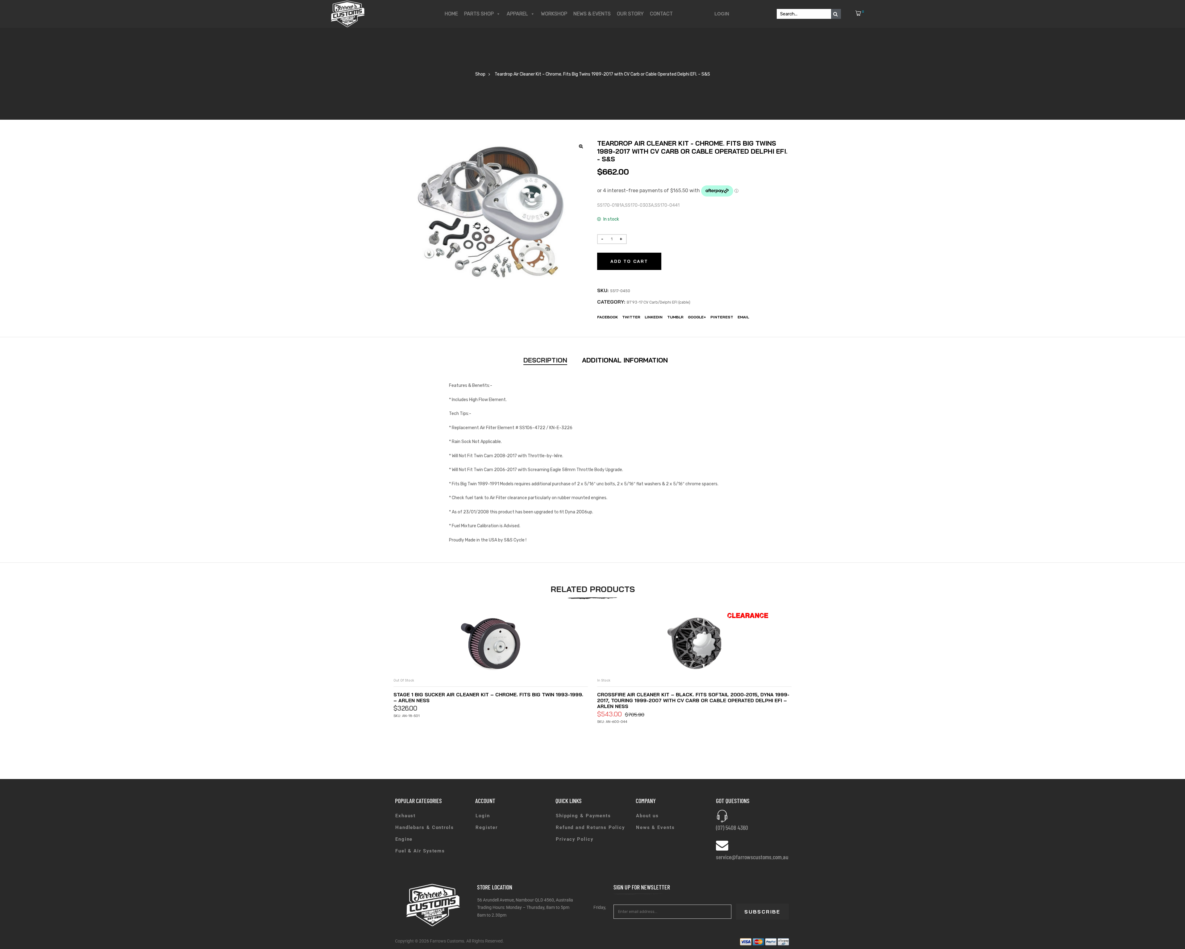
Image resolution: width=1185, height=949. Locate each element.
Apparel (517, 14)
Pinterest (721, 317)
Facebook (607, 317)
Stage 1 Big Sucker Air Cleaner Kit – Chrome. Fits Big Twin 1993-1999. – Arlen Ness (488, 697)
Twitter (631, 317)
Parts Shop (479, 14)
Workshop (554, 14)
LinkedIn (654, 317)
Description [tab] (545, 360)
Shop (480, 74)
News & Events (592, 14)
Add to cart (629, 261)
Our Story (630, 14)
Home (451, 14)
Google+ (697, 317)
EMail (743, 317)
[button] (581, 146)
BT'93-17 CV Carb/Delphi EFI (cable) (658, 302)
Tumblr (675, 317)
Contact (661, 14)
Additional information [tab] (625, 360)
